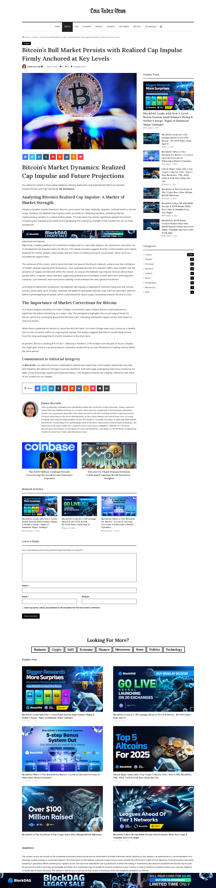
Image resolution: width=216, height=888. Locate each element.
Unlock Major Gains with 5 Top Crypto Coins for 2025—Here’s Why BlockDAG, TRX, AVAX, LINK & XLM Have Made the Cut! (177, 175)
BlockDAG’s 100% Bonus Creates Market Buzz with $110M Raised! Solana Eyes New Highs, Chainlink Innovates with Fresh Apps (178, 226)
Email (25, 596)
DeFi (76, 26)
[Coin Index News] (108, 11)
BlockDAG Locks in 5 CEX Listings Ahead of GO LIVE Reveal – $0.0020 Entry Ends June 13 (79, 522)
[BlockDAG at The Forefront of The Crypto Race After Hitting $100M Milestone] (151, 193)
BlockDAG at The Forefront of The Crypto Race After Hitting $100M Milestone (177, 192)
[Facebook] (25, 157)
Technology (151, 26)
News (147, 278)
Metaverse (124, 26)
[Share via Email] (100, 388)
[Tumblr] (46, 157)
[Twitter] (32, 157)
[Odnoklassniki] (74, 157)
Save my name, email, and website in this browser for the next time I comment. (62, 607)
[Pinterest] (53, 157)
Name (25, 585)
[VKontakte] (67, 157)
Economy (87, 26)
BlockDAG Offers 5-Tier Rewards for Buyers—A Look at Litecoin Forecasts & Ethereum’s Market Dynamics (118, 523)
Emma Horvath (34, 66)
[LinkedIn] (39, 157)
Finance (99, 26)
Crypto (67, 26)
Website (85, 596)
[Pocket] (80, 157)
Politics (137, 26)
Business (111, 26)
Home (57, 26)
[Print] (107, 388)
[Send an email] (42, 66)
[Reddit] (60, 157)
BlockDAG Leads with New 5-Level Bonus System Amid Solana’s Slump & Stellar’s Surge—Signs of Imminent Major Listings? (39, 523)
